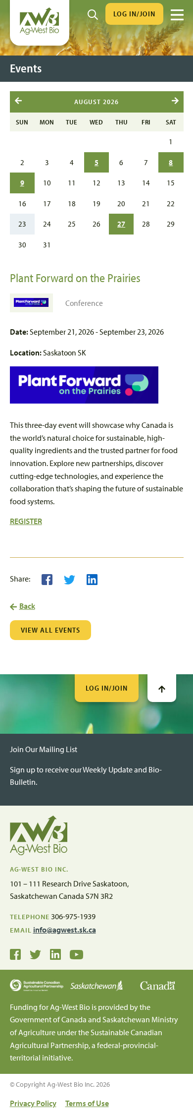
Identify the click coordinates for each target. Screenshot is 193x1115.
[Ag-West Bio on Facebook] (15, 953)
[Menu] (177, 14)
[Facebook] (47, 579)
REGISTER (26, 521)
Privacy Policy (33, 1103)
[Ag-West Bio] (39, 32)
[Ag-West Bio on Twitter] (35, 953)
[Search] (93, 13)
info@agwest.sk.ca (64, 930)
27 (121, 224)
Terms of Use (87, 1103)
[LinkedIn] (92, 579)
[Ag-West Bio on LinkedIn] (55, 953)
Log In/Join (134, 13)
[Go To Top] (161, 688)
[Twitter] (69, 579)
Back (27, 606)
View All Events (50, 630)
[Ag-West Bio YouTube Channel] (76, 953)
